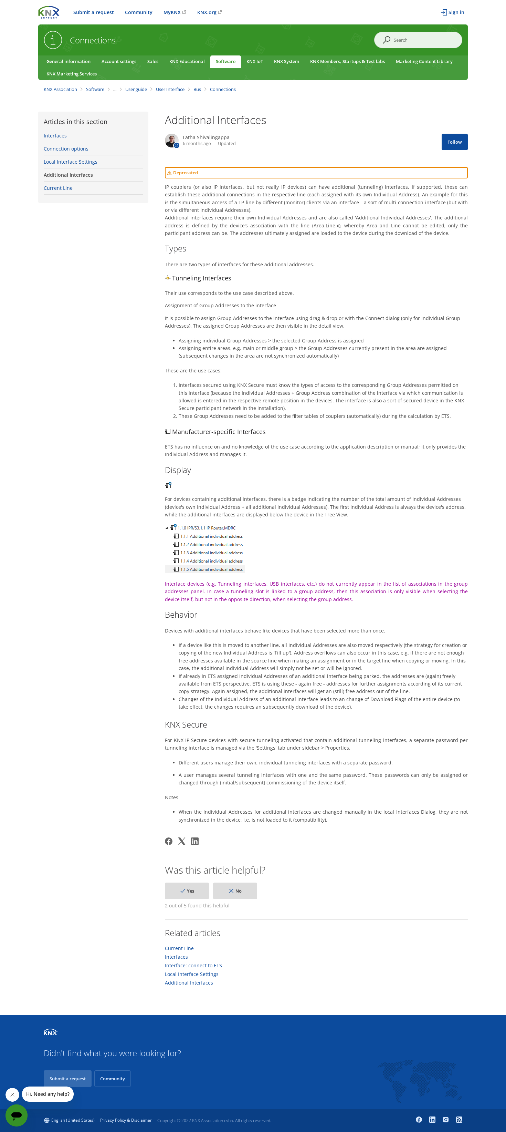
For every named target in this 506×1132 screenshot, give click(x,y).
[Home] (49, 11)
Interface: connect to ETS (193, 966)
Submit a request (93, 12)
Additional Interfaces (68, 175)
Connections (223, 89)
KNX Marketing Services (71, 74)
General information (68, 61)
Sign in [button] (456, 12)
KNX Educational (187, 61)
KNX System (286, 61)
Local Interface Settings (70, 161)
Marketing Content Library (424, 61)
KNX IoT (254, 61)
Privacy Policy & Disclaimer (126, 1120)
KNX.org (207, 12)
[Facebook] (168, 841)
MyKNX (172, 12)
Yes (190, 891)
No (238, 891)
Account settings (119, 61)
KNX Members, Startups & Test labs (347, 61)
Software (225, 61)
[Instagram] (447, 1120)
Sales (152, 61)
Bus (197, 89)
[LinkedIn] (195, 841)
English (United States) (73, 1120)
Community (138, 12)
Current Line (58, 188)
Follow (454, 142)
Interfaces (55, 135)
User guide (136, 89)
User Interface (170, 89)
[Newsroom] (459, 1120)
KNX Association (60, 89)
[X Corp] (182, 841)
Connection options (66, 148)
